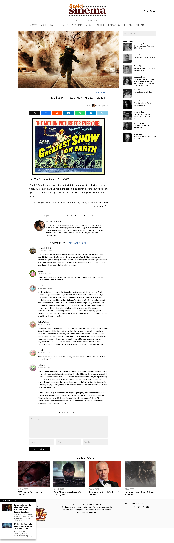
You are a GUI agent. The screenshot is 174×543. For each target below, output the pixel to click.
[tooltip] (144, 11)
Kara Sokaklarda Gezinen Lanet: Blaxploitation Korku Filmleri (22, 508)
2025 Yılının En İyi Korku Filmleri (145, 57)
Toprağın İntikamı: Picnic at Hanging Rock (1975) (143, 104)
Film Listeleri (102, 93)
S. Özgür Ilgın (139, 112)
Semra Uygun (139, 123)
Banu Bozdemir (139, 77)
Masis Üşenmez (102, 106)
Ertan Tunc (138, 90)
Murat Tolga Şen (140, 44)
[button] (154, 33)
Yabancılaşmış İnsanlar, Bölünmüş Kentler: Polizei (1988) (142, 116)
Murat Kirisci (138, 101)
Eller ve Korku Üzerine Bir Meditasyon (142, 126)
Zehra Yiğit (138, 66)
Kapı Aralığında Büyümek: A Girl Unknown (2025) (145, 69)
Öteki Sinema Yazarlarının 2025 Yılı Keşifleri (68, 493)
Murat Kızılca (139, 55)
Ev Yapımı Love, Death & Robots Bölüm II (140, 493)
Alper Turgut (138, 134)
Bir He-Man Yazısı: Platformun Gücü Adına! (144, 47)
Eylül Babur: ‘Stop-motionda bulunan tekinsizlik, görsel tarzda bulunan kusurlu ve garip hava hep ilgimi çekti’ (145, 82)
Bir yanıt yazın (78, 243)
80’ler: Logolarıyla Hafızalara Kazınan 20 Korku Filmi (23, 526)
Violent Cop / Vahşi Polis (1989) (145, 92)
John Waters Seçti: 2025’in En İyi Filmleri (104, 493)
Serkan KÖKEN (44, 248)
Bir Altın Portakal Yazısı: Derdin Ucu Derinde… (145, 137)
